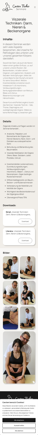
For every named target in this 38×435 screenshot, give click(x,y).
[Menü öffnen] (35, 7)
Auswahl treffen (19, 425)
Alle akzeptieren (19, 420)
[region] (19, 417)
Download (25, 221)
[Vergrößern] (15, 259)
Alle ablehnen (19, 431)
